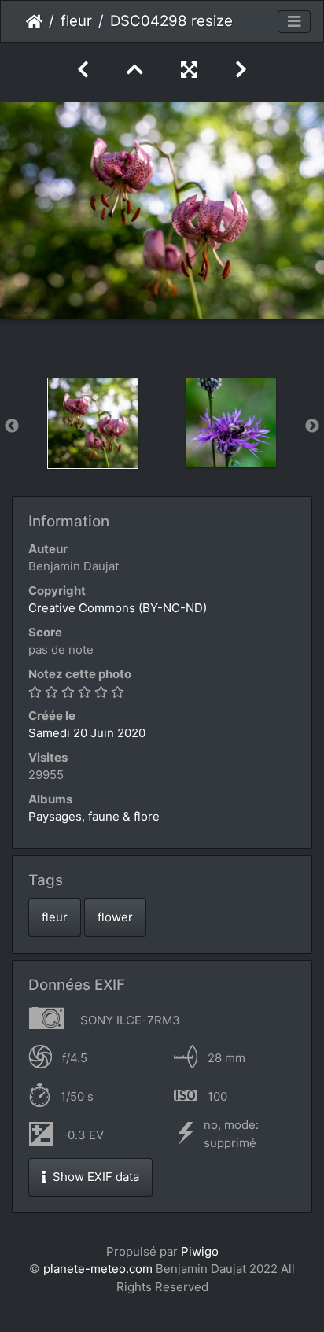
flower (115, 917)
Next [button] (312, 426)
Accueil (34, 21)
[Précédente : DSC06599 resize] (83, 69)
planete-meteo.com (98, 1268)
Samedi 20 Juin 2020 (86, 732)
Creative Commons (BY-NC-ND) (117, 607)
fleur (76, 21)
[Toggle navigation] (294, 22)
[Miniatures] (135, 69)
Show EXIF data (94, 1176)
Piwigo (200, 1251)
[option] (93, 423)
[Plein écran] (189, 69)
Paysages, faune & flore (94, 816)
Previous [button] (12, 426)
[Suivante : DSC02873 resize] (241, 69)
